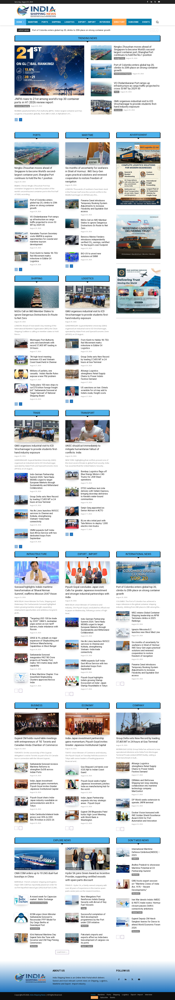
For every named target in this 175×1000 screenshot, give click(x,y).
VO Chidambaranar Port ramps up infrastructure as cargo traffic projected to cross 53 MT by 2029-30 (136, 86)
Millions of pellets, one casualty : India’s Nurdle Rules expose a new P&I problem (44, 373)
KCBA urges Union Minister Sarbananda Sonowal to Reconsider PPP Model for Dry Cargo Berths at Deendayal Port (43, 919)
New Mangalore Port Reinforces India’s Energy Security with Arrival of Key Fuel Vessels (94, 900)
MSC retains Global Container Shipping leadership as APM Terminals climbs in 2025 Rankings (146, 616)
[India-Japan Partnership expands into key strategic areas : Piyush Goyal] (72, 801)
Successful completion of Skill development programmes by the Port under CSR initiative (93, 918)
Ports (117, 92)
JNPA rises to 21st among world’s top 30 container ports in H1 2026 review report (46, 100)
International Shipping (123, 74)
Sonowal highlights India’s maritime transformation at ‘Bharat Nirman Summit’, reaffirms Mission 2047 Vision (35, 590)
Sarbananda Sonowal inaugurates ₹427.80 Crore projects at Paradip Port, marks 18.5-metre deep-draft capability (44, 660)
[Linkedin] (151, 2)
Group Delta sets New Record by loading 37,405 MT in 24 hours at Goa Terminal (95, 359)
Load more (61, 952)
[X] (155, 2)
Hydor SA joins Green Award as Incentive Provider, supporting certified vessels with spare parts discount (87, 876)
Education (118, 110)
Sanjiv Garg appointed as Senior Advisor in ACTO (92, 509)
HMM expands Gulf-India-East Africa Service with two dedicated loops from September (43, 534)
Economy (87, 705)
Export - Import (87, 554)
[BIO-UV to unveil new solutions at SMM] (72, 257)
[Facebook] (147, 2)
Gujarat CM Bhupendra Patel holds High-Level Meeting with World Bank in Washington (94, 815)
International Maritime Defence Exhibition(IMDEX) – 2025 (146, 852)
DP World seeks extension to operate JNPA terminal (146, 801)
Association (35, 928)
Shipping (36, 278)
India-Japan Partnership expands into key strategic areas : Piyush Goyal (93, 800)
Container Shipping (22, 106)
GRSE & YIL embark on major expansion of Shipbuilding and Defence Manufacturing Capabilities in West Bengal (44, 642)
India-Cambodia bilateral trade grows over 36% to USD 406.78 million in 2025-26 (44, 817)
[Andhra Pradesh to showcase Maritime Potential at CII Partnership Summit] (122, 868)
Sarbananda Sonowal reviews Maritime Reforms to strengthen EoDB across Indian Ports (44, 768)
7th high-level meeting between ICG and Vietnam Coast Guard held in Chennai (43, 359)
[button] (157, 22)
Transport (87, 413)
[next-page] (20, 119)
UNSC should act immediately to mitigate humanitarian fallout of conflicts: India (82, 449)
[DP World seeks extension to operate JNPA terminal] (122, 803)
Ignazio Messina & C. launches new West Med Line (146, 631)
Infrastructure (37, 554)
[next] (156, 30)
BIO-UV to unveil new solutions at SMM (91, 255)
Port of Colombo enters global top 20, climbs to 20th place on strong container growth (71, 30)
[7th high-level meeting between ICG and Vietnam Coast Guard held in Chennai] (21, 360)
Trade (36, 413)
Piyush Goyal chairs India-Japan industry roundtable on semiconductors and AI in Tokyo (43, 801)
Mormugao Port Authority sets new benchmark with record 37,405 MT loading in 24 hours (43, 344)
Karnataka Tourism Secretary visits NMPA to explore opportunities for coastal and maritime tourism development (43, 239)
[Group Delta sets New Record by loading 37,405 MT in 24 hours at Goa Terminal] (72, 360)
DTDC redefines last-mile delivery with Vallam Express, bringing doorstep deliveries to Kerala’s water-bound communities (95, 493)
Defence (135, 859)
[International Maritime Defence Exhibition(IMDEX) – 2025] (122, 852)
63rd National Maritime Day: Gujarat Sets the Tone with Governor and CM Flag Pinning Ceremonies (44, 938)
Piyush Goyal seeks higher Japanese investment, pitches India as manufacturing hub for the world (95, 785)
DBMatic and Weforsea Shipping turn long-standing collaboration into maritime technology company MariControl (145, 785)
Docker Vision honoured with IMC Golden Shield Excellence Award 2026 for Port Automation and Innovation (146, 816)
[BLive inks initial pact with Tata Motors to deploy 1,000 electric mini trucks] (72, 524)
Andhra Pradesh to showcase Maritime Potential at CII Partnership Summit (146, 868)
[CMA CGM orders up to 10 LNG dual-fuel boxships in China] (36, 859)
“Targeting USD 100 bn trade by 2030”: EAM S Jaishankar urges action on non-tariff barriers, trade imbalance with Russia (44, 624)
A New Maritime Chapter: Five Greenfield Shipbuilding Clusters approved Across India (44, 678)
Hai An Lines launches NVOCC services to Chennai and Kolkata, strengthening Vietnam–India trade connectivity (44, 516)
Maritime (87, 135)
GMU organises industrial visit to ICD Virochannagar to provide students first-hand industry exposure (135, 104)
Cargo (84, 908)
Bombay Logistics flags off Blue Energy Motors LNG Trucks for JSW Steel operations (94, 475)
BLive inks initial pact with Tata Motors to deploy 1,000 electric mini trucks (94, 523)
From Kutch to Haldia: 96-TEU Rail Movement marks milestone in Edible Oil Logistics (44, 257)
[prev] (152, 30)
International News (138, 554)
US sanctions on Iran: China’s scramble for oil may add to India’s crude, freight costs (94, 390)
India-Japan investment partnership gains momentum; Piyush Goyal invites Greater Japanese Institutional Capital (44, 785)
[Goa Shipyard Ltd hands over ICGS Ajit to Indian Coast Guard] (72, 770)
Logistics (88, 278)
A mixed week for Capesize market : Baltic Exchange (43, 898)
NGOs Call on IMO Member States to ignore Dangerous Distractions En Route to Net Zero (94, 224)
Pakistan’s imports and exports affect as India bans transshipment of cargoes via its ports (95, 938)
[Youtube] (159, 2)
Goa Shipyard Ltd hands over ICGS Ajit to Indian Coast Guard (94, 770)
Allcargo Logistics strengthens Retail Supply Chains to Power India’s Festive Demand (93, 374)
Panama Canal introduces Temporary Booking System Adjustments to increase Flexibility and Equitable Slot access (94, 206)
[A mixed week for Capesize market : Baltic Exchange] (21, 900)
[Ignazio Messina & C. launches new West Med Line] (122, 632)
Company (138, 705)
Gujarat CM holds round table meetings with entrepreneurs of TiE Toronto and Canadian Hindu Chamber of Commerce (36, 741)
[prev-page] (16, 119)
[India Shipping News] (36, 11)
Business (36, 705)
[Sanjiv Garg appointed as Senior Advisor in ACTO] (72, 511)
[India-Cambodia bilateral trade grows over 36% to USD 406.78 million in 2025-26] (21, 817)
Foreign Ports (119, 58)
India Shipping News (37, 995)
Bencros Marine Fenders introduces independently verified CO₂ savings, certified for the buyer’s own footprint (95, 241)
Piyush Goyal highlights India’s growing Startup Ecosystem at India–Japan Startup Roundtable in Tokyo (94, 681)
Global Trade (137, 912)
